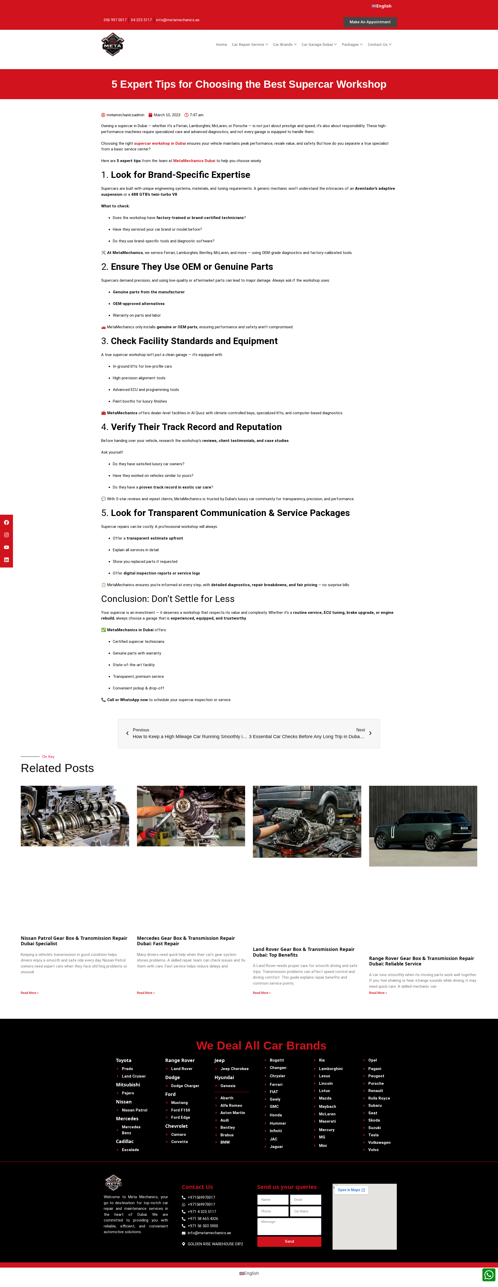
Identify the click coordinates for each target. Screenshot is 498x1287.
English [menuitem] (251, 1273)
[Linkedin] (6, 560)
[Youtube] (6, 547)
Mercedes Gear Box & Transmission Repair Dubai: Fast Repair (186, 941)
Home (221, 44)
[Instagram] (6, 535)
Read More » (30, 993)
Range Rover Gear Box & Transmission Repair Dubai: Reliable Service (421, 961)
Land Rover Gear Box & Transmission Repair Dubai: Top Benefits (304, 952)
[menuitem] (381, 6)
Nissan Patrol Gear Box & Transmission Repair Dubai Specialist (74, 941)
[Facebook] (6, 522)
